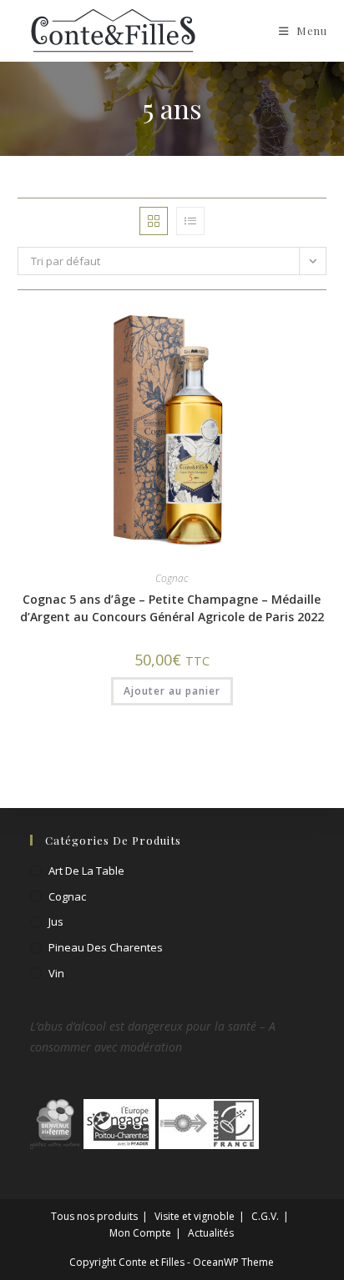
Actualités (211, 1233)
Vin (56, 973)
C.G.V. (265, 1216)
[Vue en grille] (153, 221)
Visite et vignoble (194, 1216)
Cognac (171, 578)
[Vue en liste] (190, 221)
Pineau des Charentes (105, 947)
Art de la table (86, 870)
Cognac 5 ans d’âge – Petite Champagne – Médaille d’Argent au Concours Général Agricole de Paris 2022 (172, 608)
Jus (55, 921)
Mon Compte (140, 1233)
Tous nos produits (94, 1216)
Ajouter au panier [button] (172, 691)
